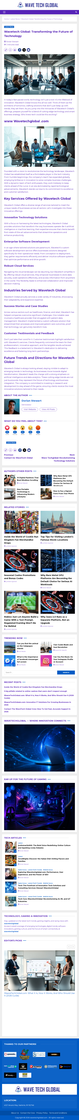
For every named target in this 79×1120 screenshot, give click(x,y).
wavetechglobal (11, 931)
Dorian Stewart (12, 42)
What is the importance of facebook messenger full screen (9, 660)
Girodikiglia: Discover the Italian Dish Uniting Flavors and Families (10, 860)
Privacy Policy (42, 1113)
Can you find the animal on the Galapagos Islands (9, 647)
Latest (20, 843)
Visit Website (30, 409)
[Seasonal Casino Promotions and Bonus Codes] (21, 560)
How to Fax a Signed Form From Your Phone (46, 493)
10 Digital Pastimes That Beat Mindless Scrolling (9, 480)
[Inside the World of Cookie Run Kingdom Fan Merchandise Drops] (21, 522)
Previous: (18, 456)
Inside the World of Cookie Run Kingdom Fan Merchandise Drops (21, 540)
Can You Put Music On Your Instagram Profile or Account (46, 660)
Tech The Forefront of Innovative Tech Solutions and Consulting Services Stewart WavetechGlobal (10, 887)
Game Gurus (22, 869)
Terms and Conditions (58, 1113)
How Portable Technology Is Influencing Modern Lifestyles (9, 493)
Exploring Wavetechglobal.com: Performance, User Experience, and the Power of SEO (10, 874)
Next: (58, 458)
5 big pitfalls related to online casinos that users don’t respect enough (35, 691)
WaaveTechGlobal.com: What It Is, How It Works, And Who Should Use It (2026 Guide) (39, 994)
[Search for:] (30, 672)
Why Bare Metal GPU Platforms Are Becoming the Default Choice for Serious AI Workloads (46, 480)
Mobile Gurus (48, 869)
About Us (15, 1113)
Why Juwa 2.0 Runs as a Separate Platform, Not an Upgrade (55, 620)
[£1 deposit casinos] (26, 1055)
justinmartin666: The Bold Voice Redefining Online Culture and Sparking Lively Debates (10, 847)
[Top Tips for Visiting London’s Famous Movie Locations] (58, 522)
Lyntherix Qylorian (11, 546)
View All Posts (48, 409)
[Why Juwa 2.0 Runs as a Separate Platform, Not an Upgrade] (58, 602)
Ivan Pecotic (22, 651)
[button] (4, 12)
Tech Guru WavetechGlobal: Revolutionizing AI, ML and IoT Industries (10, 900)
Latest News (9, 27)
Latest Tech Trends (35, 869)
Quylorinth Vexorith (61, 650)
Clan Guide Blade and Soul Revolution (46, 647)
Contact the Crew (27, 1113)
